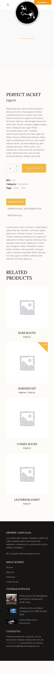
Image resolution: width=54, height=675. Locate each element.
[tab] (16, 202)
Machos (10, 572)
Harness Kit (27, 388)
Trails (23, 188)
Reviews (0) (15, 215)
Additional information (25, 208)
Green (16, 188)
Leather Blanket (27, 499)
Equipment (23, 184)
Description (16, 202)
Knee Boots (27, 333)
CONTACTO (12, 643)
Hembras (10, 577)
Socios (9, 567)
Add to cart (34, 168)
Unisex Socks (27, 444)
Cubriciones (12, 582)
